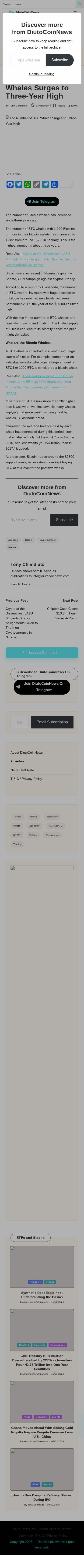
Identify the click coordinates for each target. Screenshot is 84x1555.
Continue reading (42, 74)
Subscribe (59, 60)
